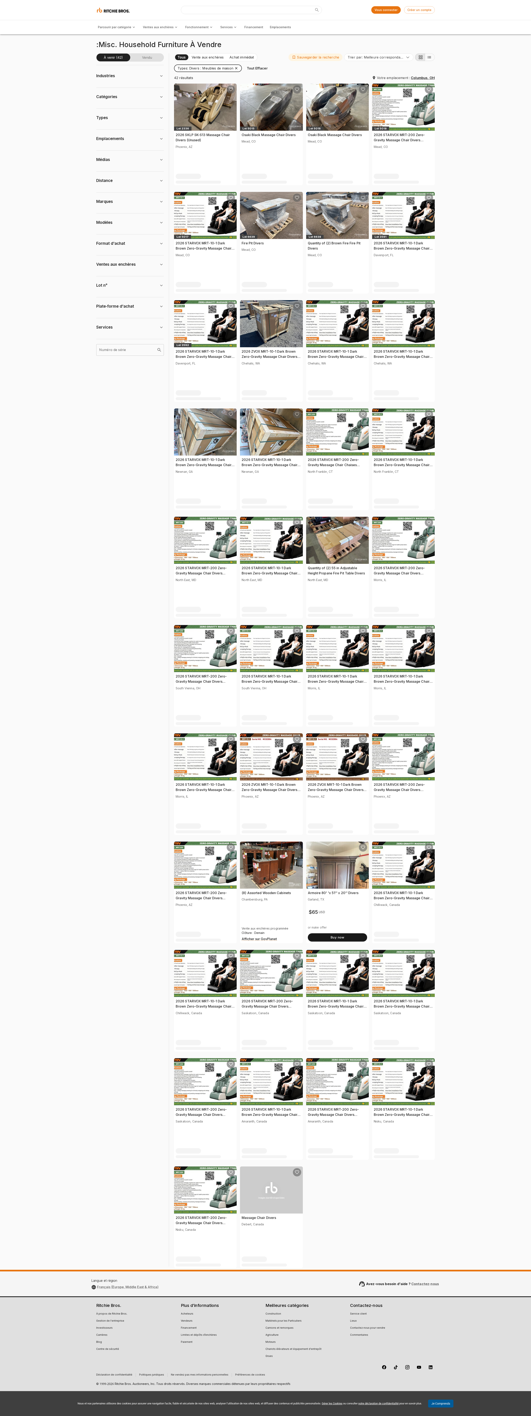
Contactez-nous (425, 1284)
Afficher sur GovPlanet (259, 939)
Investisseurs (104, 1328)
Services (226, 27)
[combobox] (378, 57)
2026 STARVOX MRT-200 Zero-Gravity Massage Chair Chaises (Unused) (333, 465)
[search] (159, 350)
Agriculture (272, 1335)
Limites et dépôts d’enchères (199, 1335)
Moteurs (271, 1342)
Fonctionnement (197, 27)
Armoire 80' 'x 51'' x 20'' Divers (333, 893)
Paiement (186, 1342)
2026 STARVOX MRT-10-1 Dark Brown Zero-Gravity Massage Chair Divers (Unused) (203, 248)
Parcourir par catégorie (114, 27)
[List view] (430, 57)
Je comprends (440, 1403)
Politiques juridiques (151, 1375)
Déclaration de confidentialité (114, 1375)
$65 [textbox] (313, 912)
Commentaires (359, 1335)
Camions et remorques (280, 1328)
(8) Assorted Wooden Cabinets (266, 893)
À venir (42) (113, 57)
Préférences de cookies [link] (250, 1375)
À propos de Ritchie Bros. (111, 1314)
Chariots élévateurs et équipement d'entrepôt (294, 1349)
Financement (253, 27)
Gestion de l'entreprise (110, 1321)
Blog (99, 1342)
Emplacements (280, 27)
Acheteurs (187, 1314)
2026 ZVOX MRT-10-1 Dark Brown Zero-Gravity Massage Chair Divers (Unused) (269, 356)
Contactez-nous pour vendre (367, 1328)
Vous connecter (386, 10)
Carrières (101, 1335)
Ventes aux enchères (158, 27)
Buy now (337, 937)
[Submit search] (316, 9)
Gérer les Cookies (332, 1403)
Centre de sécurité (107, 1349)
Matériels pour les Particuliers (284, 1321)
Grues (269, 1356)
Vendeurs (186, 1321)
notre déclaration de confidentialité (378, 1403)
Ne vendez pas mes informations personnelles (199, 1375)
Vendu (147, 57)
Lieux (353, 1321)
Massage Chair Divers (259, 1218)
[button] (315, 57)
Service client (358, 1314)
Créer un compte (419, 10)
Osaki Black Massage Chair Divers (269, 135)
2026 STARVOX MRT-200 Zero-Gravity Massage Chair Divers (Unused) (399, 140)
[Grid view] (420, 57)
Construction (273, 1314)
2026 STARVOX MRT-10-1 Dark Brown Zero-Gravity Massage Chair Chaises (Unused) (203, 789)
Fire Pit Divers (253, 243)
